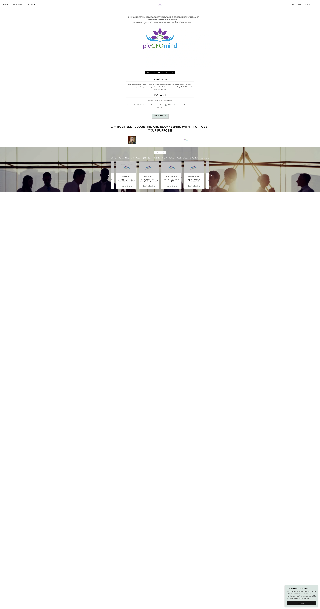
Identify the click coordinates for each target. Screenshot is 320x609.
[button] (23, 4)
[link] (160, 4)
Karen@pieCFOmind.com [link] (169, 105)
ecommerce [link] (205, 158)
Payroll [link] (138, 158)
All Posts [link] (114, 158)
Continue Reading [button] (126, 186)
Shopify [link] (164, 158)
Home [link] (5, 4)
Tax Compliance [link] (182, 158)
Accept (301, 603)
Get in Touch (160, 116)
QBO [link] (144, 158)
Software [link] (172, 158)
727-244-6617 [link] (141, 105)
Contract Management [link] (126, 158)
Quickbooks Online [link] (154, 158)
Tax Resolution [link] (194, 158)
